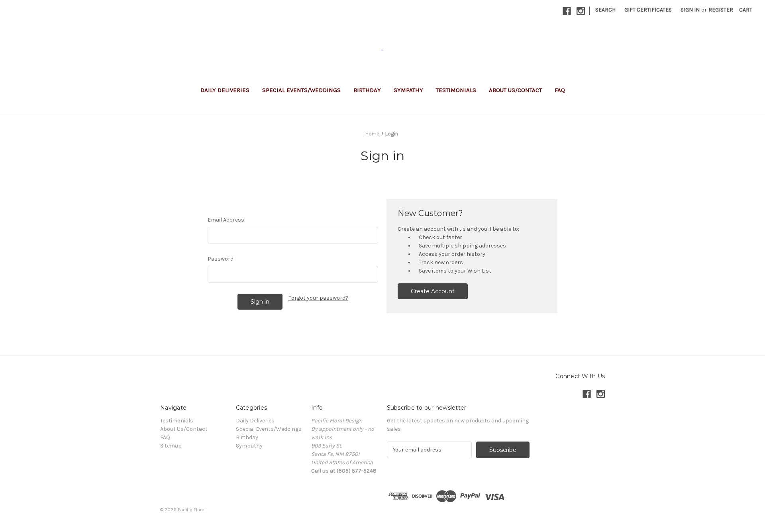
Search (605, 9)
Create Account (433, 291)
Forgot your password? (318, 297)
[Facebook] (567, 11)
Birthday (367, 90)
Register (720, 9)
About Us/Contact (515, 90)
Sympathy (408, 90)
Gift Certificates (648, 9)
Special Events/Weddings (301, 90)
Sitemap (171, 445)
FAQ (560, 90)
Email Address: (226, 219)
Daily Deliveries (224, 90)
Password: (221, 258)
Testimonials (456, 90)
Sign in (690, 9)
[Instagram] (581, 11)
